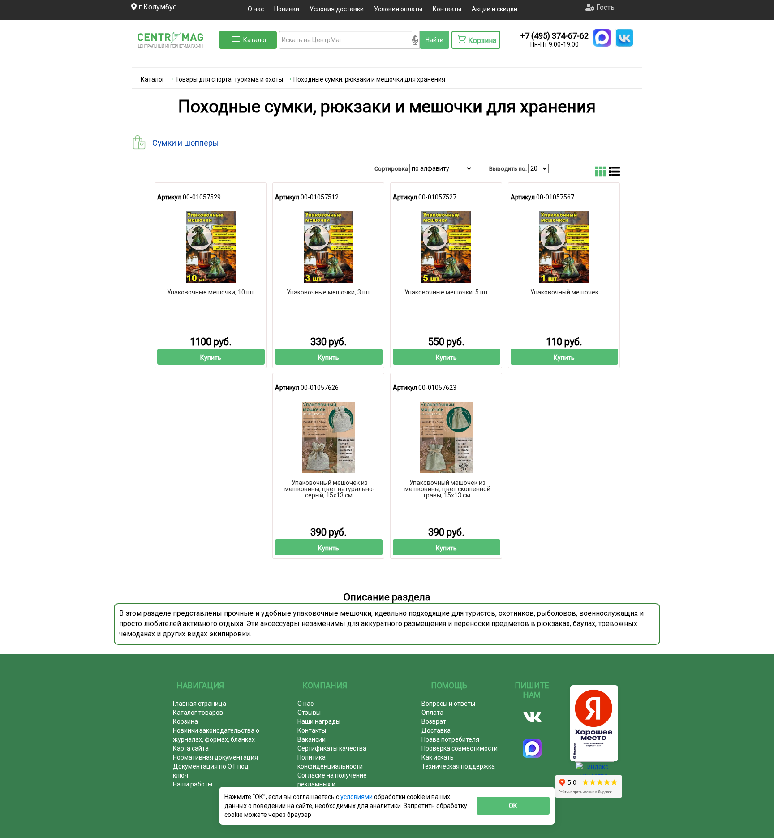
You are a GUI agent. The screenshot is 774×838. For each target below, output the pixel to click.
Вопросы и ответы (448, 703)
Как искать (437, 757)
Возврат (433, 721)
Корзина (185, 721)
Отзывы (309, 712)
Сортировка (391, 168)
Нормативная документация (215, 757)
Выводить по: (508, 168)
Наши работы (192, 784)
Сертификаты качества (331, 748)
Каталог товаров (198, 712)
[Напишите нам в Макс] (602, 38)
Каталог (255, 39)
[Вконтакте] (532, 717)
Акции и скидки (494, 9)
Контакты (447, 9)
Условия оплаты (398, 9)
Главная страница (199, 703)
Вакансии (311, 739)
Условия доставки (337, 9)
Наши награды (318, 721)
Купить (210, 357)
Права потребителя (450, 739)
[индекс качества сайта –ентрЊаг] (594, 771)
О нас (256, 9)
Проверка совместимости (459, 748)
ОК (513, 805)
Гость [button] (604, 7)
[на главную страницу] (174, 58)
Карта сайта (191, 748)
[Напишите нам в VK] (624, 38)
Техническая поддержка (458, 766)
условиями (357, 796)
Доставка (436, 730)
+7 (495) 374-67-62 (554, 35)
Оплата (432, 712)
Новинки (286, 9)
